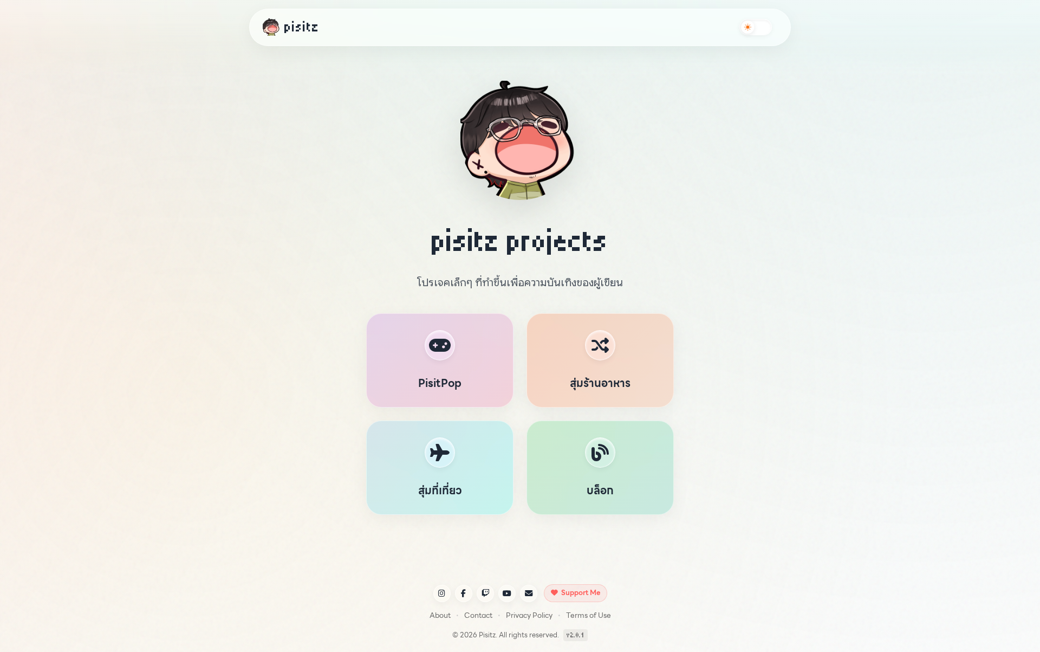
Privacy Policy (529, 615)
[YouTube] (507, 593)
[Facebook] (463, 593)
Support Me (580, 592)
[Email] (528, 593)
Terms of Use (588, 615)
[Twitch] (485, 593)
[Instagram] (442, 593)
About (440, 615)
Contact (478, 615)
